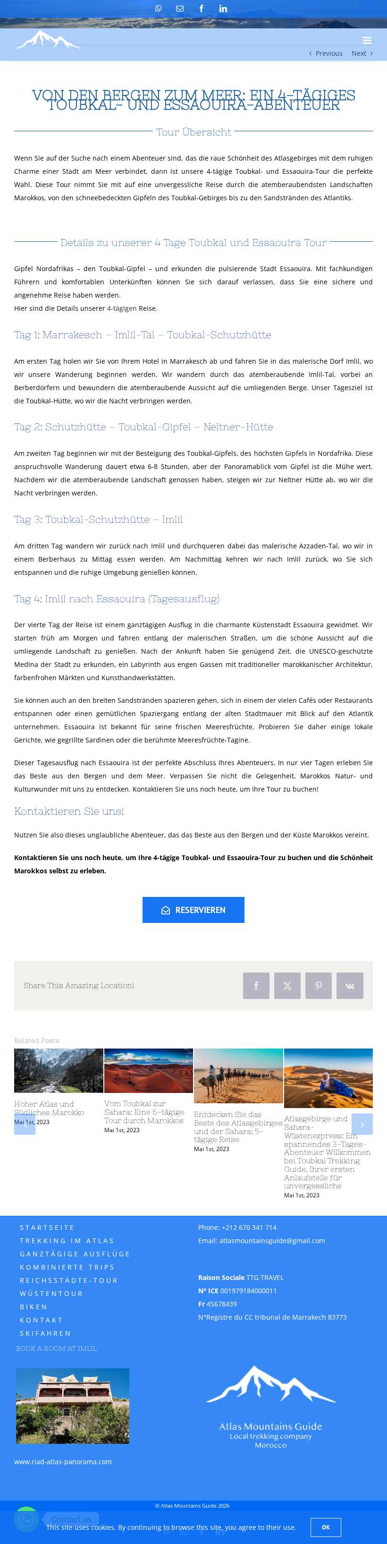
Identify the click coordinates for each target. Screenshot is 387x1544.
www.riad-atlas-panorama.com (63, 1461)
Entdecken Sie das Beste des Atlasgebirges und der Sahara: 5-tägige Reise (238, 1126)
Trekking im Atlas (67, 1240)
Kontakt (42, 1319)
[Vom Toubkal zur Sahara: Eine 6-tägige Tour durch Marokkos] (149, 1071)
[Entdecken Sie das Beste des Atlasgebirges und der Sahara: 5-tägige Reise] (238, 1076)
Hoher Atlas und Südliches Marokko (49, 1108)
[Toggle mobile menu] (368, 40)
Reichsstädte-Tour (69, 1280)
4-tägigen (121, 308)
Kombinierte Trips (68, 1266)
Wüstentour (52, 1293)
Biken (34, 1306)
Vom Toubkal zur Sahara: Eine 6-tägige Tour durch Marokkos (144, 1112)
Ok (326, 1527)
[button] (24, 1124)
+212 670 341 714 (249, 1227)
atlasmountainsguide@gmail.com (272, 1240)
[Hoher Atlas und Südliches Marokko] (58, 1071)
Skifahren (46, 1333)
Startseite (48, 1227)
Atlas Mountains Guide (189, 1505)
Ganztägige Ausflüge (75, 1253)
